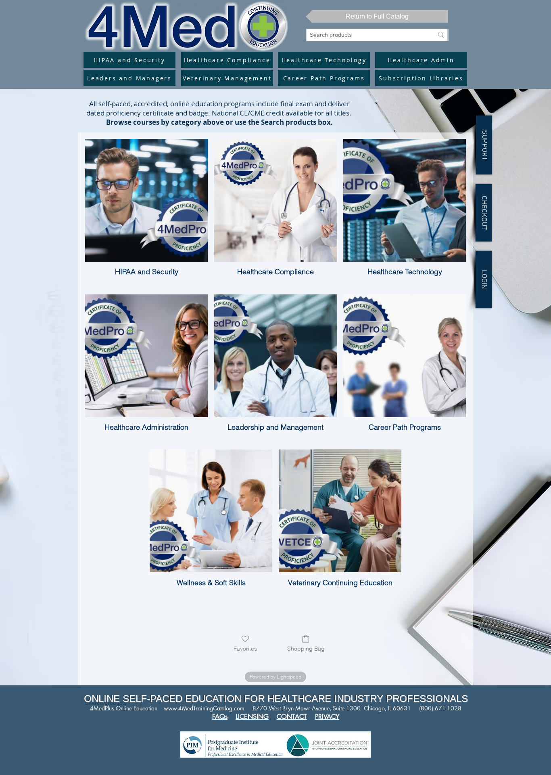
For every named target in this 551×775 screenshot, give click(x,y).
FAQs (219, 716)
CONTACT (292, 716)
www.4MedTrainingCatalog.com (204, 708)
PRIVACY (327, 716)
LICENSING (252, 716)
